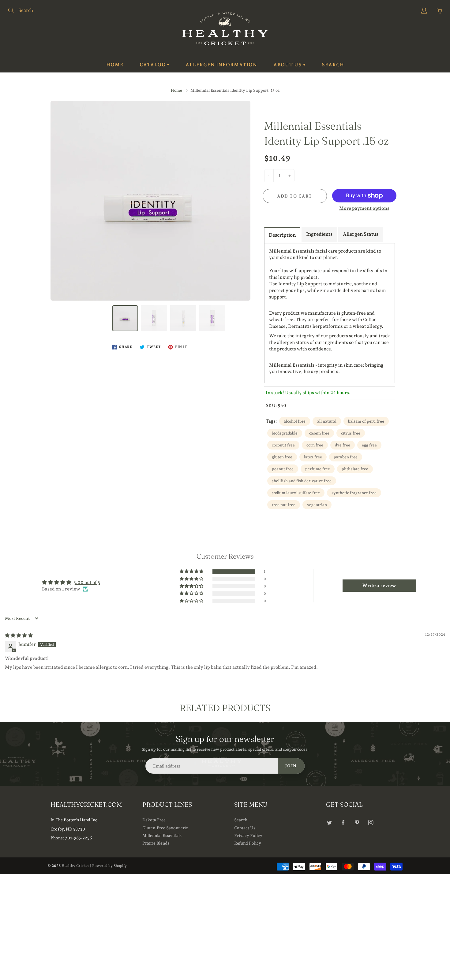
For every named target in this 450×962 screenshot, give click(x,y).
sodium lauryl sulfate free (296, 492)
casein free (319, 433)
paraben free (346, 457)
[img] (19, 635)
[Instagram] (370, 822)
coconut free (283, 445)
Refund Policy (247, 843)
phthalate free (355, 469)
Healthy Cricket (75, 866)
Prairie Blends (155, 843)
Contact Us (244, 827)
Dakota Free (154, 819)
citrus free (350, 433)
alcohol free (295, 421)
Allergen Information (221, 65)
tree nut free (283, 504)
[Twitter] (329, 822)
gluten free (282, 457)
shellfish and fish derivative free (302, 481)
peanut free (283, 469)
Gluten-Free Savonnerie (165, 827)
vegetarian (317, 504)
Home (114, 65)
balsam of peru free (366, 421)
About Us (288, 65)
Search (333, 65)
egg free (369, 445)
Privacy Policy (248, 835)
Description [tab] (282, 235)
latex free (313, 457)
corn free (314, 445)
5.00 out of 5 (86, 582)
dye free (342, 445)
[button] (192, 571)
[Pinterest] (356, 822)
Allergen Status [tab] (360, 234)
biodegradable (285, 433)
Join (291, 766)
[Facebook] (343, 822)
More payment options (364, 208)
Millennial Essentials (162, 835)
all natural (326, 421)
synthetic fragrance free (354, 492)
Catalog (153, 65)
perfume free (317, 469)
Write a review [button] (379, 585)
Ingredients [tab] (319, 234)
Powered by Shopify (109, 866)
